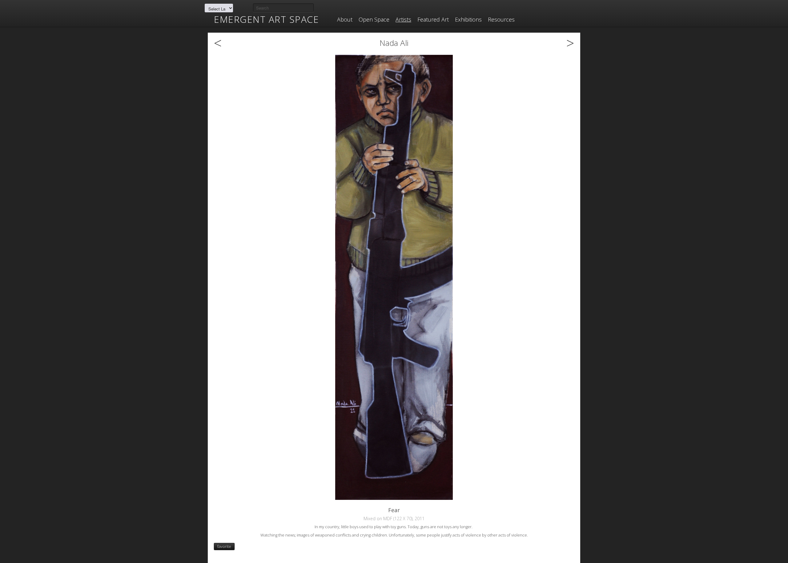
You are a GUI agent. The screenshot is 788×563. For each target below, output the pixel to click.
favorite (224, 546)
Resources (501, 19)
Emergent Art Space (266, 19)
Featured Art (433, 19)
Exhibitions (468, 19)
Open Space (374, 19)
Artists (403, 19)
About (344, 19)
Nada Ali (394, 42)
